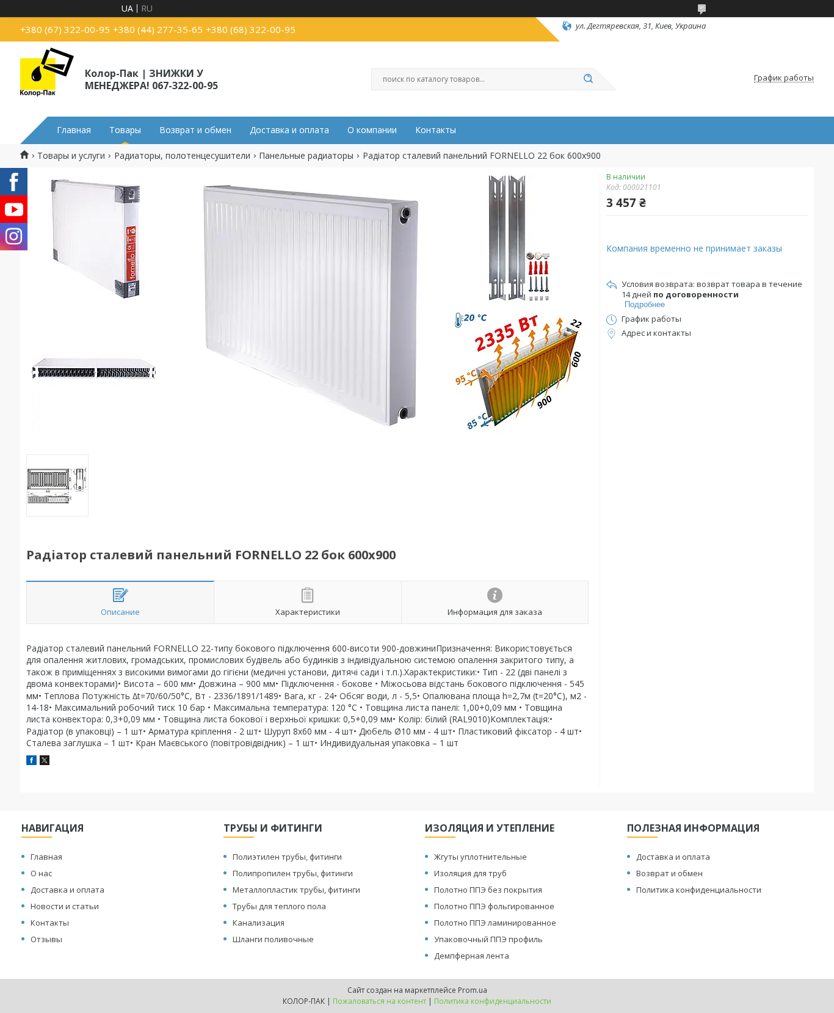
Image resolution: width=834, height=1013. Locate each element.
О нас (41, 873)
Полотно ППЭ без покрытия (488, 889)
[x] (44, 762)
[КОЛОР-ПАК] (47, 78)
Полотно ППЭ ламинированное (495, 922)
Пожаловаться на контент (379, 1001)
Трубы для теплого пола (279, 906)
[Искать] (588, 79)
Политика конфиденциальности (698, 889)
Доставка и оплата (289, 130)
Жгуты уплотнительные (480, 856)
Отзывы (46, 939)
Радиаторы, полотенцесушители (182, 155)
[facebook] (31, 762)
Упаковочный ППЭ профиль (488, 939)
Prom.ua (472, 990)
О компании (372, 130)
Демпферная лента (471, 955)
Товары (125, 130)
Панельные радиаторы (306, 155)
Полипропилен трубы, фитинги (293, 873)
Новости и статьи (65, 906)
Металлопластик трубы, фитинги (296, 889)
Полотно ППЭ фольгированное (494, 906)
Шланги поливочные (273, 939)
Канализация (259, 922)
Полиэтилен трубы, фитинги (287, 856)
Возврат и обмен (195, 130)
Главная (74, 130)
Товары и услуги (71, 155)
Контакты (435, 130)
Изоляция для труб (470, 873)
